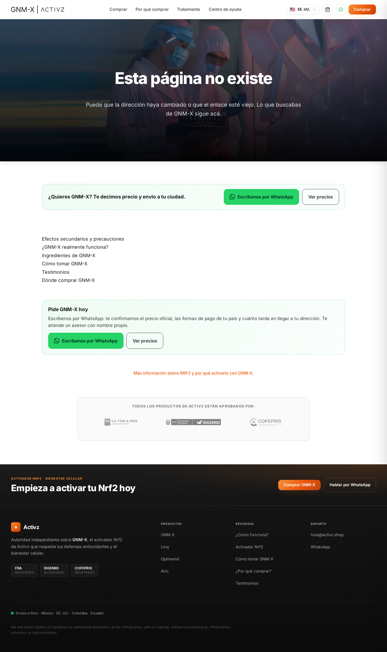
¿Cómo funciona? (252, 534)
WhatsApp (320, 546)
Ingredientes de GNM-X (68, 255)
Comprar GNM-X (299, 484)
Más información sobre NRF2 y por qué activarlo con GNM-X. (193, 373)
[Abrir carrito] (327, 9)
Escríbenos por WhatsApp (265, 197)
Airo (164, 571)
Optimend (170, 558)
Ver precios (320, 197)
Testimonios (56, 272)
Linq (165, 546)
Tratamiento (188, 9)
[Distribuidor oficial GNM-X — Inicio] (37, 9)
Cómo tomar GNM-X (64, 263)
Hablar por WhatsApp (350, 484)
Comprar (118, 9)
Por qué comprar (152, 9)
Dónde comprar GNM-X (68, 280)
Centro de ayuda (225, 9)
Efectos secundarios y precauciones (83, 239)
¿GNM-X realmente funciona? (75, 247)
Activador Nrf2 (249, 546)
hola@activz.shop (327, 534)
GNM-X (168, 534)
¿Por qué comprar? (253, 571)
